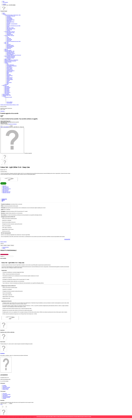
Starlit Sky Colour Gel (6, 192)
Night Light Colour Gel (6, 191)
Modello (2, 169)
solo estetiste (6, 126)
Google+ (8, 245)
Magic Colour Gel (5, 189)
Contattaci (4, 398)
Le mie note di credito (6, 394)
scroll (1, 404)
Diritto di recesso (5, 388)
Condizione (2, 171)
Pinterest (12, 245)
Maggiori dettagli (3, 241)
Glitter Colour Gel (5, 187)
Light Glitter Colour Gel (6, 188)
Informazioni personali (6, 396)
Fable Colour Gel (5, 186)
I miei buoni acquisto (6, 397)
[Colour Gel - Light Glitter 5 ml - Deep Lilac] (4, 159)
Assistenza (2, 353)
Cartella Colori (3, 183)
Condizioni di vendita (6, 387)
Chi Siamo (4, 385)
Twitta (2, 245)
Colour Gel (4, 185)
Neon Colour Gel (5, 190)
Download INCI (67, 239)
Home (1, 126)
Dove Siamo (4, 386)
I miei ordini (4, 393)
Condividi (5, 245)
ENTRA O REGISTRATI (4, 254)
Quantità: (2, 256)
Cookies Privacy (5, 389)
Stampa (3, 248)
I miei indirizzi (5, 395)
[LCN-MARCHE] (3, 10)
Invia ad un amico (5, 247)
